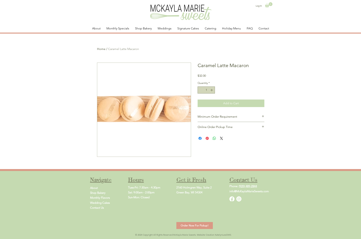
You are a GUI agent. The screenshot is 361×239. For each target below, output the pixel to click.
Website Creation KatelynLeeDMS (214, 234)
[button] (268, 4)
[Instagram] (238, 198)
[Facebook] (231, 198)
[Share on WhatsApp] (214, 138)
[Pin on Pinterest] (207, 138)
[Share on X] (221, 138)
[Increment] (212, 90)
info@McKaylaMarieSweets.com (249, 191)
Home (101, 49)
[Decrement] (200, 90)
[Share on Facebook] (200, 138)
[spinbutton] (206, 90)
